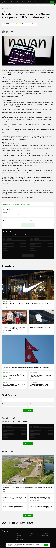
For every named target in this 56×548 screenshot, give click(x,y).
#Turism (18, 204)
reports (18, 106)
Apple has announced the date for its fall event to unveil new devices (40, 328)
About (17, 533)
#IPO (10, 204)
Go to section (28, 410)
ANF (4, 332)
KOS (35, 500)
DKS (6, 307)
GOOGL (10, 378)
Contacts (17, 537)
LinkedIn (30, 535)
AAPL (31, 330)
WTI (30, 500)
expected (4, 170)
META (31, 378)
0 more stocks (28, 225)
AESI (38, 500)
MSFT (4, 378)
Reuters (21, 81)
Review (36, 1)
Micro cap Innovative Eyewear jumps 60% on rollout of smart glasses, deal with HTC (41, 507)
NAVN (9, 74)
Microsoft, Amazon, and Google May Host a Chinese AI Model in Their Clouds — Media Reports (13, 375)
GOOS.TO (8, 509)
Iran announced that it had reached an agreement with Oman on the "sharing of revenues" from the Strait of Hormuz (40, 386)
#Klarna (14, 204)
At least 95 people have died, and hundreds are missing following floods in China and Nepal (26, 367)
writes (28, 150)
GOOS (4, 509)
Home (3, 8)
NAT (33, 500)
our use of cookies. (15, 545)
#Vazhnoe (5, 204)
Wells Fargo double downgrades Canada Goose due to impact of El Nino (13, 507)
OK (46, 545)
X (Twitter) (31, 533)
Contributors (18, 535)
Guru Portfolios (31, 1)
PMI (3, 500)
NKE (4, 307)
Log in (52, 1)
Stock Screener (18, 1)
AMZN (7, 378)
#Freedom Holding (25, 204)
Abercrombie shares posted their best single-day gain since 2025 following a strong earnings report (14, 329)
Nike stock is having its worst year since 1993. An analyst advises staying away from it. (27, 304)
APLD (4, 491)
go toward (18, 91)
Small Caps (24, 1)
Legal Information (19, 539)
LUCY (31, 509)
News (12, 1)
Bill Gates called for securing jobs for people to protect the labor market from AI (14, 385)
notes (39, 112)
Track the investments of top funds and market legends (16, 421)
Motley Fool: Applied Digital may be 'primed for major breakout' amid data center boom (28, 488)
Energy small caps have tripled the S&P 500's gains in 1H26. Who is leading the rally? (41, 498)
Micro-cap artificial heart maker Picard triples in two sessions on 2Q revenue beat (14, 498)
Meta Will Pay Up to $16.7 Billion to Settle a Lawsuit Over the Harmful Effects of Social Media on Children (41, 375)
